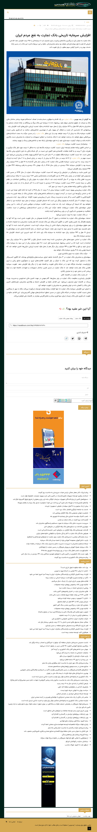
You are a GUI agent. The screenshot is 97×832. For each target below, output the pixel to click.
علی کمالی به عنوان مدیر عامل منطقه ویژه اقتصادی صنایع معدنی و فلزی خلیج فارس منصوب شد (56, 731)
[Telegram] (85, 338)
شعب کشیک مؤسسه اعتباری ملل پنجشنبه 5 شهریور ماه (69, 516)
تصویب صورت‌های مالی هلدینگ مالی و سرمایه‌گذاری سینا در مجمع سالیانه (63, 611)
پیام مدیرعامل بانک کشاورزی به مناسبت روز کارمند (71, 557)
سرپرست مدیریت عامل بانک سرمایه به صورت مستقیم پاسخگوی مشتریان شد (62, 523)
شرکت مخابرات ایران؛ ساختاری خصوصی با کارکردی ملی (70, 618)
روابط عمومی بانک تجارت (66, 318)
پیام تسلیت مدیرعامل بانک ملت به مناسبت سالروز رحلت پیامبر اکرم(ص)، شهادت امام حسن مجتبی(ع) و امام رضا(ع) (49, 680)
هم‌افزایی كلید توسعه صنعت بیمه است (75, 632)
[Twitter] (72, 338)
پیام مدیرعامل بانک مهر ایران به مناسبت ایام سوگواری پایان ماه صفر (65, 663)
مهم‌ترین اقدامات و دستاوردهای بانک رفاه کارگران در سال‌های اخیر (66, 526)
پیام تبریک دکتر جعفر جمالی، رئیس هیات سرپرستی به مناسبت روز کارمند (63, 492)
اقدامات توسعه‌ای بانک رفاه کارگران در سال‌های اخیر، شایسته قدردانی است (63, 530)
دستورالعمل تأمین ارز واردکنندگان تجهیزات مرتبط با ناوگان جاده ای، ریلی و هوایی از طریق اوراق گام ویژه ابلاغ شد (50, 499)
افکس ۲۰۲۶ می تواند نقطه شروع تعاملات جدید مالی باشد (68, 594)
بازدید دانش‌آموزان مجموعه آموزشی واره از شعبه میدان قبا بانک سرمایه (64, 540)
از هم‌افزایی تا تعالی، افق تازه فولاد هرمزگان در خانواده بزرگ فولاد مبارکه (64, 738)
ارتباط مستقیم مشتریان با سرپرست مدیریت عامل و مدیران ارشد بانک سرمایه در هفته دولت (57, 543)
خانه (87, 22)
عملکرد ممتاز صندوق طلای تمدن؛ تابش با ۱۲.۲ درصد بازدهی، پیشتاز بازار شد (63, 622)
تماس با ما (12, 821)
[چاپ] (34, 25)
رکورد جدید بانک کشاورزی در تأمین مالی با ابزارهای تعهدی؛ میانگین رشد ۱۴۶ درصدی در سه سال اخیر (54, 554)
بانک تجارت (68, 119)
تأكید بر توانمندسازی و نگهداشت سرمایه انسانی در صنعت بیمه (67, 577)
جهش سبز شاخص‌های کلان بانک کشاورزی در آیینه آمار (69, 649)
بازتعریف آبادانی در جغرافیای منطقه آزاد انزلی (73, 686)
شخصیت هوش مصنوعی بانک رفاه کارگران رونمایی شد (70, 513)
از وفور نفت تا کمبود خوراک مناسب (76, 744)
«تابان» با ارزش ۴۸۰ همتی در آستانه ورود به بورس (71, 570)
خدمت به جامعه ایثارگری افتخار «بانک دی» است (71, 509)
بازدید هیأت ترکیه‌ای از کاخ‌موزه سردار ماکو (74, 656)
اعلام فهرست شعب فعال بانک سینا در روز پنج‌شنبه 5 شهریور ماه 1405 (64, 550)
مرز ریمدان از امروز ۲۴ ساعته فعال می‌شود (74, 659)
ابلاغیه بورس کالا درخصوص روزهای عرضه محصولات (71, 584)
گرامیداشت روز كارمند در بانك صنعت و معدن (73, 519)
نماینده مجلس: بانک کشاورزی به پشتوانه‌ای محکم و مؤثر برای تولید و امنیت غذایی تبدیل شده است (54, 700)
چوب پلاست (86, 816)
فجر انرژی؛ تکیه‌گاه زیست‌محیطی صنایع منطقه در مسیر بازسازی (67, 625)
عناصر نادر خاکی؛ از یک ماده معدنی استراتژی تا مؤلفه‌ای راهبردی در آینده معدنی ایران (59, 697)
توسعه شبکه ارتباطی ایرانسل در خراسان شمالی (72, 693)
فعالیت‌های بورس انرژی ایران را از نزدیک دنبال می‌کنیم (70, 581)
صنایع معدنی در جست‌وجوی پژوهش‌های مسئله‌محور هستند (68, 666)
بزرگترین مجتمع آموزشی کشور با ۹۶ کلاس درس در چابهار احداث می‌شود (64, 645)
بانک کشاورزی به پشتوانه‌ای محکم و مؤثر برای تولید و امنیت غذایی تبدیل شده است (60, 676)
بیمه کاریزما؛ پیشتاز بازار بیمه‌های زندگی (75, 734)
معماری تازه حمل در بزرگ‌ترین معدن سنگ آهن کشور (70, 605)
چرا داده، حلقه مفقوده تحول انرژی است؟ (74, 567)
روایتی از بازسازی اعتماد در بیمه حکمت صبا (73, 588)
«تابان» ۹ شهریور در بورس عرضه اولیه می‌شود (73, 598)
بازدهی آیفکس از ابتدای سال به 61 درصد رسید (72, 683)
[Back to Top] (89, 828)
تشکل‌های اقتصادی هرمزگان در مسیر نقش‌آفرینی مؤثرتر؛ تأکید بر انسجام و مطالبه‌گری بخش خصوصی (54, 669)
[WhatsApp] (79, 338)
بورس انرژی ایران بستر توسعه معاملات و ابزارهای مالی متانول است (65, 710)
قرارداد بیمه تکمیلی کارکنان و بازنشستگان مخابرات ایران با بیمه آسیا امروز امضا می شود (58, 574)
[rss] (6, 821)
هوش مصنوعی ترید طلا (73, 816)
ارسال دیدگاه (84, 407)
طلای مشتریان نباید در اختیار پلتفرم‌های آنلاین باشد (70, 591)
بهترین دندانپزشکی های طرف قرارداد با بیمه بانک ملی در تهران (67, 673)
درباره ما (19, 821)
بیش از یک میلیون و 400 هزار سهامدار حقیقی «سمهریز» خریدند (66, 506)
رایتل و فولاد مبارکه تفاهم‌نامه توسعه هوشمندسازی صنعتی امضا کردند (64, 724)
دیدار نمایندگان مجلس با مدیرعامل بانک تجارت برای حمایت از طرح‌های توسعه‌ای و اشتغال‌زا (57, 536)
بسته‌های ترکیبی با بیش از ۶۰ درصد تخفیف (73, 615)
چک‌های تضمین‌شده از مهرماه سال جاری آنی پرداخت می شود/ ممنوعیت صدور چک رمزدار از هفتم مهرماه (53, 502)
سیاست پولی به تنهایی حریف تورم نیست (74, 690)
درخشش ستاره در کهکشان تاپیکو (77, 741)
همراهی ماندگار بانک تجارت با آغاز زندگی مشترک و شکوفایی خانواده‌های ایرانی (62, 533)
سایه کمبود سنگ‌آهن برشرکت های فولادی (74, 721)
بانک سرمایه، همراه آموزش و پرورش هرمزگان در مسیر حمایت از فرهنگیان (63, 547)
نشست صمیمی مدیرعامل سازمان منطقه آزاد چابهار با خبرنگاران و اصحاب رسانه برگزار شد (58, 642)
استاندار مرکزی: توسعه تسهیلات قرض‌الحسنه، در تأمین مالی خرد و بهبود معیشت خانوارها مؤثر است (54, 495)
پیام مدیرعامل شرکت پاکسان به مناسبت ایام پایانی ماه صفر (68, 727)
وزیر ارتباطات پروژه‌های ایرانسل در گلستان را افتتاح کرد (69, 714)
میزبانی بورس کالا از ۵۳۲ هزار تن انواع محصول (72, 601)
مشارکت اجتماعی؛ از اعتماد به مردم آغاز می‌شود (72, 652)
